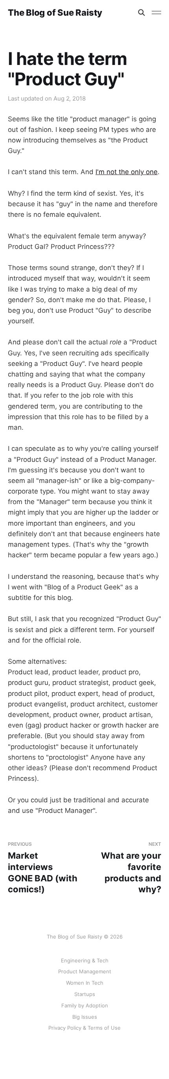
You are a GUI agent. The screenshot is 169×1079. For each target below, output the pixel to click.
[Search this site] (141, 12)
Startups (84, 994)
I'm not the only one (127, 172)
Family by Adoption (84, 1005)
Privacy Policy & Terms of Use (84, 1028)
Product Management (84, 971)
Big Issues (84, 1017)
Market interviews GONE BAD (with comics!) (42, 867)
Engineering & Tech (84, 960)
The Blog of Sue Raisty (55, 12)
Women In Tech (84, 983)
